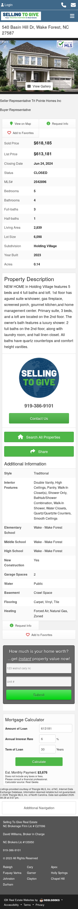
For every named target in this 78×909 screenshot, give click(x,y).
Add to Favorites (23, 133)
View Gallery (42, 86)
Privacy (40, 905)
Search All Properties (42, 437)
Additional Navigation (39, 807)
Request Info (59, 124)
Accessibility (11, 905)
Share (42, 451)
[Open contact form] (73, 4)
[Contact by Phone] (63, 4)
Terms (27, 905)
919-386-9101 (39, 405)
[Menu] (72, 16)
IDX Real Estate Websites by (21, 900)
